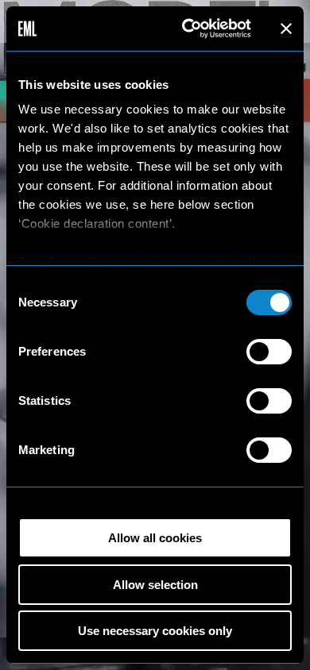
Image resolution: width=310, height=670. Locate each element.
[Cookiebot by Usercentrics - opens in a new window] (188, 28)
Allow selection (155, 584)
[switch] (269, 351)
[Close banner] (286, 28)
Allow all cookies (155, 538)
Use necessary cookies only (155, 630)
